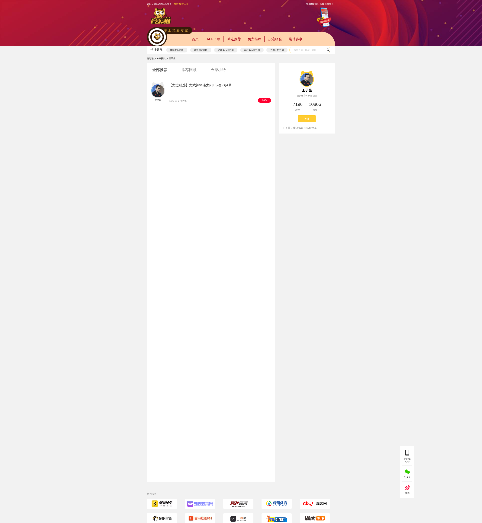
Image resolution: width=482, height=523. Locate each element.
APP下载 (213, 39)
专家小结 (218, 70)
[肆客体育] (162, 504)
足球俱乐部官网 (226, 50)
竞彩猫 (150, 58)
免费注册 (183, 3)
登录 (176, 3)
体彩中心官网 (177, 50)
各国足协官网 (277, 50)
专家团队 (161, 58)
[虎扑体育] (238, 504)
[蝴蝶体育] (200, 504)
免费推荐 (254, 39)
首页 (195, 39)
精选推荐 (234, 39)
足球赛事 (295, 39)
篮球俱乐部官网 (252, 50)
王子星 (307, 90)
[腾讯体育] (277, 504)
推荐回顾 (189, 70)
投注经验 (275, 39)
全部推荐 (159, 70)
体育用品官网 (200, 50)
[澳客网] (315, 504)
